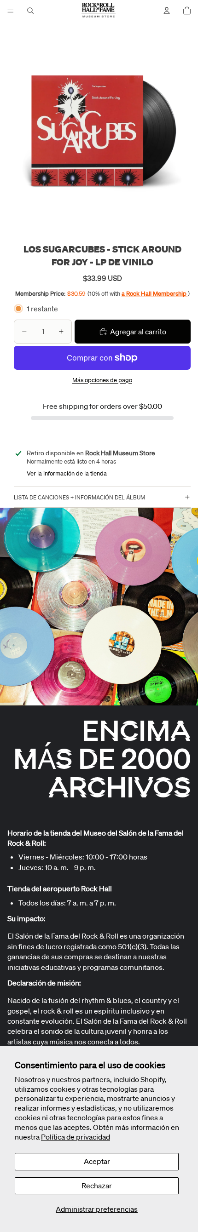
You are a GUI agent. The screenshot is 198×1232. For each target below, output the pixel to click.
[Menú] (10, 10)
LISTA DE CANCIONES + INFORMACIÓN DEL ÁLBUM (79, 497)
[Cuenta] (167, 10)
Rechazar (97, 1185)
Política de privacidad (75, 1136)
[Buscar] (30, 10)
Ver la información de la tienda (67, 473)
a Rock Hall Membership (155, 294)
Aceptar (97, 1161)
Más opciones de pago (102, 380)
